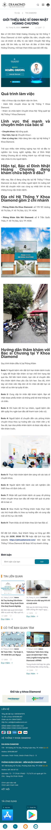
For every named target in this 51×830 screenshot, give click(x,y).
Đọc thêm (5, 619)
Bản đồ (45, 748)
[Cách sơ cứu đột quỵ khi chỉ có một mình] (38, 587)
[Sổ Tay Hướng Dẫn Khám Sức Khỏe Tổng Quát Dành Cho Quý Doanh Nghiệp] (13, 587)
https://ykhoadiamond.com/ (23, 540)
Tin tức (17, 13)
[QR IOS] (13, 815)
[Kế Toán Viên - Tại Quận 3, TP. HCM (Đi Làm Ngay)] (13, 639)
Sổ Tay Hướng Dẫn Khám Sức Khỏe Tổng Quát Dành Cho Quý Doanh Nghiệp (12, 603)
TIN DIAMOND (31, 13)
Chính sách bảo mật (9, 783)
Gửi (41, 561)
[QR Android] (37, 815)
